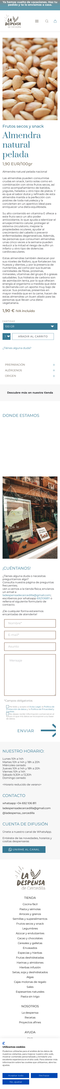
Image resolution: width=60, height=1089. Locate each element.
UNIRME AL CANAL (26, 849)
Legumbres (30, 928)
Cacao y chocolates (30, 938)
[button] (37, 21)
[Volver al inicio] (12, 21)
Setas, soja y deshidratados (30, 972)
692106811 (43, 598)
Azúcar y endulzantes (30, 933)
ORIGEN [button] (10, 375)
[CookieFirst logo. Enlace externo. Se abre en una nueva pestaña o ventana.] (3, 1043)
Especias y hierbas (30, 952)
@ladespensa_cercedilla (18, 813)
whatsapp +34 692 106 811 (19, 803)
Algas (30, 977)
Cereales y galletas (30, 943)
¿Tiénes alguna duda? (16, 348)
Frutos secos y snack (23, 126)
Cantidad (8, 321)
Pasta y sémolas (30, 909)
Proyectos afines (30, 1022)
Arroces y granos (30, 914)
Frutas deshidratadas (30, 957)
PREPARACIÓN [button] (15, 364)
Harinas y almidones (30, 962)
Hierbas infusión (30, 967)
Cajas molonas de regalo (30, 981)
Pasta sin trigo (30, 996)
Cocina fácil (30, 904)
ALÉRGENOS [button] (13, 370)
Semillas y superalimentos (30, 918)
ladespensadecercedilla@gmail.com (26, 595)
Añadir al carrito (33, 336)
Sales (30, 986)
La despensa (30, 1012)
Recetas (30, 1017)
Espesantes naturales (30, 991)
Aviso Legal (35, 706)
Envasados (30, 948)
